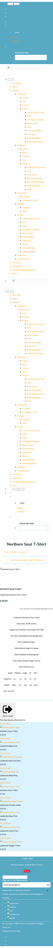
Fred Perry (31, 134)
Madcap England (34, 138)
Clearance (21, 255)
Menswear (21, 145)
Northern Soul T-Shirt (9, 731)
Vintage (20, 204)
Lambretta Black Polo (9, 746)
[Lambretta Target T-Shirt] (11, 842)
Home (14, 87)
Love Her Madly (28, 248)
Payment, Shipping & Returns (24, 270)
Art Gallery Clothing (35, 120)
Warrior (25, 244)
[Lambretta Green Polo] (10, 827)
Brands (25, 109)
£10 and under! (23, 259)
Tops (24, 101)
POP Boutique (28, 237)
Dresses (25, 98)
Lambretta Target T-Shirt (10, 845)
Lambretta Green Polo (9, 831)
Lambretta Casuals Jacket (10, 805)
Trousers (26, 105)
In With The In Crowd (35, 112)
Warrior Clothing (34, 178)
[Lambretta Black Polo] (10, 742)
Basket (15, 37)
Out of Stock (5, 724)
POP (29, 116)
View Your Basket (17, 560)
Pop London (32, 175)
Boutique (16, 90)
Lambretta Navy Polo (9, 816)
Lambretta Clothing (35, 142)
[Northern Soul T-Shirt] (3, 576)
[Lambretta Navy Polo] (9, 812)
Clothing (25, 207)
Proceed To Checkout (34, 560)
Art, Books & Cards (30, 200)
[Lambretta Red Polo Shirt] (11, 757)
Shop (7, 552)
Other (24, 211)
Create (17, 931)
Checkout (16, 41)
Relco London (32, 123)
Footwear (26, 196)
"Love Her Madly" (34, 131)
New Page (16, 83)
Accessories (22, 193)
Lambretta (26, 240)
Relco (29, 189)
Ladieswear (22, 94)
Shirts (24, 153)
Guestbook (16, 266)
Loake (24, 226)
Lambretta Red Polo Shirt (10, 761)
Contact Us (16, 262)
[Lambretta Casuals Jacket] (11, 801)
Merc (29, 127)
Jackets (25, 149)
